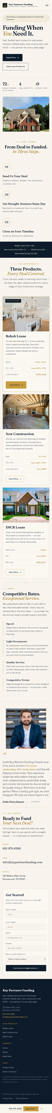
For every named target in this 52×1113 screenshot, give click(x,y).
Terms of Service (10, 1072)
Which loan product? (16, 954)
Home (5, 1048)
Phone (9, 944)
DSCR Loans (8, 1036)
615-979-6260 (12, 848)
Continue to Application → (26, 968)
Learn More (16, 385)
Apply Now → (31, 1109)
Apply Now (12, 57)
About (5, 1052)
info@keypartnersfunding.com (22, 862)
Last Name (11, 922)
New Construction (10, 1032)
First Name (11, 910)
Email (8, 933)
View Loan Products (15, 66)
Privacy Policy (8, 1067)
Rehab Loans (8, 1028)
